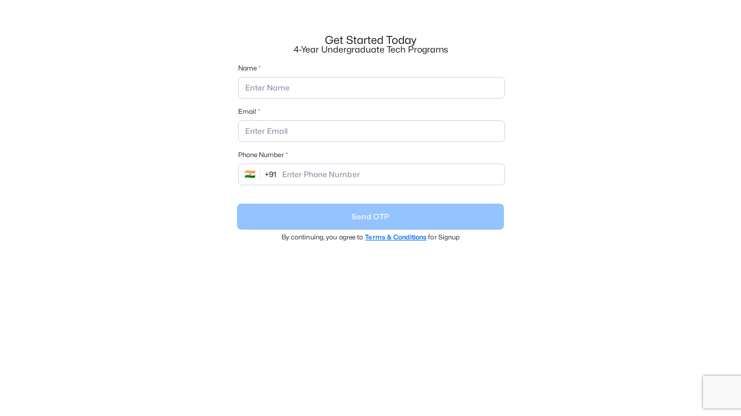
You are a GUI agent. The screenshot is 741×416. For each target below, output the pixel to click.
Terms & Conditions (395, 237)
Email (247, 111)
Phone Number (261, 155)
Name (247, 68)
